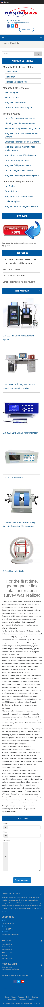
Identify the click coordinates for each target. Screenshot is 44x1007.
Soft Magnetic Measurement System (22, 142)
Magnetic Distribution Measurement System (21, 135)
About (13, 997)
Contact (31, 1000)
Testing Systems (11, 114)
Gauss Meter (11, 72)
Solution (35, 997)
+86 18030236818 (15, 21)
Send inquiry (26, 29)
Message (7, 840)
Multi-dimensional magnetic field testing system (20, 148)
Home (5, 43)
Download (22, 1000)
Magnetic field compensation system (22, 175)
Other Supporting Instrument (18, 182)
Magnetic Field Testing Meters (18, 67)
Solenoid (5, 955)
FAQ (28, 997)
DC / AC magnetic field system (19, 170)
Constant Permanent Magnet (18, 107)
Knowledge (12, 1000)
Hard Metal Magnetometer (17, 160)
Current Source (12, 191)
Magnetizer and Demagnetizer (19, 196)
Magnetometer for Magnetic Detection (22, 206)
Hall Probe (10, 186)
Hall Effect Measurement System (20, 118)
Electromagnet (11, 92)
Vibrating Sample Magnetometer (20, 123)
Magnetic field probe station (18, 165)
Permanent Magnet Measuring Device (22, 128)
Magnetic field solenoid (15, 102)
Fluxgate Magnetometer (16, 82)
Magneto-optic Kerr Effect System (20, 155)
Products (21, 997)
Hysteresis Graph (7, 947)
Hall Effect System (7, 958)
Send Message (22, 880)
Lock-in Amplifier (12, 201)
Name (6, 823)
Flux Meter (10, 77)
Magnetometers (7, 944)
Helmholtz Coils (12, 97)
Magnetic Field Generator (16, 88)
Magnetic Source (7, 950)
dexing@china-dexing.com (20, 23)
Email (6, 832)
